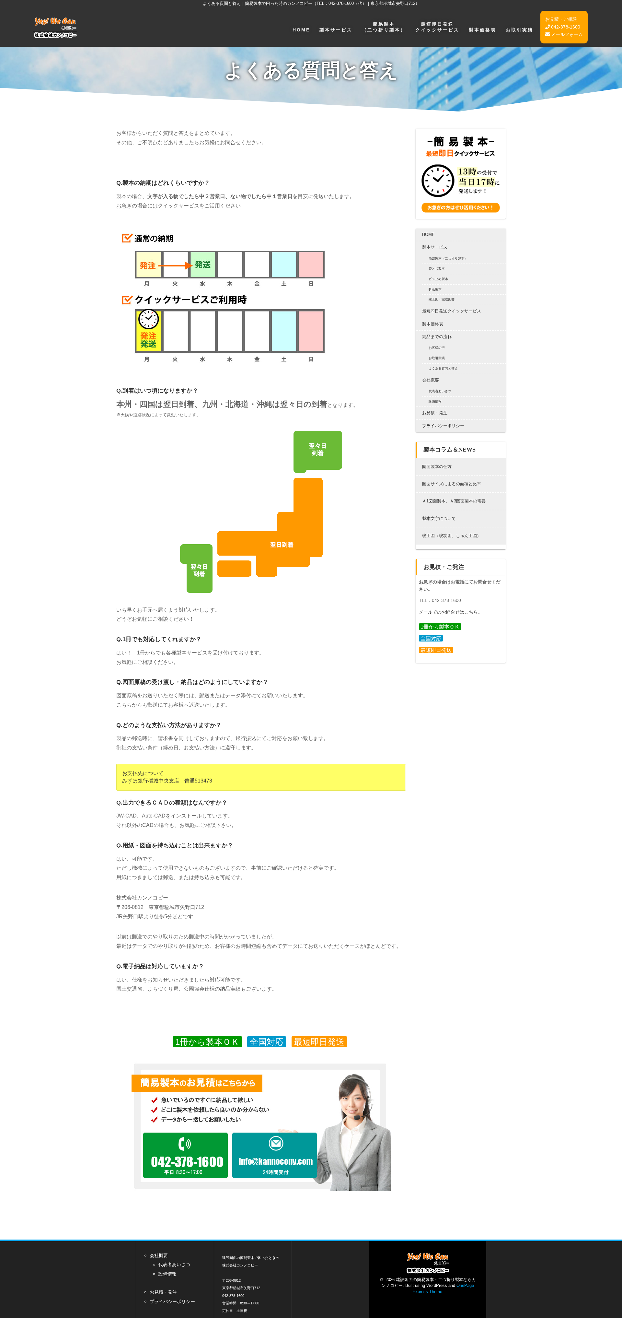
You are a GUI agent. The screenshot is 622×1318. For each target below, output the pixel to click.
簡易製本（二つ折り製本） (384, 26)
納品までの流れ (437, 336)
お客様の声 (437, 347)
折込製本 (435, 289)
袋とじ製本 (437, 268)
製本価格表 (482, 29)
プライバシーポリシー (443, 425)
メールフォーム (566, 34)
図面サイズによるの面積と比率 (451, 483)
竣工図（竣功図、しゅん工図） (451, 535)
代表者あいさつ (440, 391)
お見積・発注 (434, 412)
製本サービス (335, 29)
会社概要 (430, 380)
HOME (301, 29)
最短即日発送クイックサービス (437, 26)
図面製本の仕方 (437, 466)
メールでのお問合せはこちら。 (450, 612)
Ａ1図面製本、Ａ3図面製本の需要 (454, 501)
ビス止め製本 (438, 279)
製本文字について (439, 518)
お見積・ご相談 (561, 19)
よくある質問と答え (443, 368)
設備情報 (435, 401)
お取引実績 (519, 29)
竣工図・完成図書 (442, 299)
